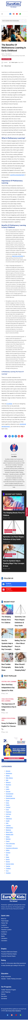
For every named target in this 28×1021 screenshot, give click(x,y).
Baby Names (9, 778)
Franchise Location (6, 929)
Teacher (8, 866)
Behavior (8, 782)
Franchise (8, 812)
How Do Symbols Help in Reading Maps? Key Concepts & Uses (13, 563)
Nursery (3, 994)
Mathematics (8, 532)
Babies (8, 775)
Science (8, 852)
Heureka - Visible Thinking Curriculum (11, 978)
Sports (8, 859)
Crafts (7, 789)
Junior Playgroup (5, 992)
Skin (7, 855)
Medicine (8, 830)
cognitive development (17, 175)
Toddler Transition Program (8, 990)
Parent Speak (4, 921)
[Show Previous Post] (21, 21)
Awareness (9, 773)
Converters (4, 940)
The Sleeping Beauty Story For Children (6, 620)
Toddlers (8, 868)
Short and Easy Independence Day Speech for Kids (8, 687)
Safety (7, 850)
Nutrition (8, 839)
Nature (7, 837)
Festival (4, 681)
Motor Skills (9, 832)
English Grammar (10, 798)
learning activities (17, 256)
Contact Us (4, 932)
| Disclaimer (18, 1010)
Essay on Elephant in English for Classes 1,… (9, 726)
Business (8, 784)
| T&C (6, 1010)
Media (3, 936)
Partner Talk (4, 923)
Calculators (4, 938)
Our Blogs (4, 934)
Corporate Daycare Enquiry (8, 956)
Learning (13, 681)
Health (7, 821)
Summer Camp (10, 864)
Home (3, 54)
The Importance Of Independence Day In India (9, 707)
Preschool (9, 846)
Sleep (7, 857)
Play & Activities (10, 843)
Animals (4, 718)
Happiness (9, 818)
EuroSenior (4, 998)
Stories (19, 507)
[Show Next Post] (24, 21)
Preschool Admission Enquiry (9, 951)
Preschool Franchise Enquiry (9, 954)
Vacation (8, 873)
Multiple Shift (9, 834)
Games (8, 816)
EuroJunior (4, 996)
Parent (7, 841)
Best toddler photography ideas (6, 667)
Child (3, 699)
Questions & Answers (12, 848)
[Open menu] (2, 14)
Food (7, 809)
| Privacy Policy (11, 1010)
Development (9, 793)
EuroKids (5, 62)
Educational (8, 54)
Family (7, 805)
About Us (3, 918)
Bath (7, 780)
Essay (7, 800)
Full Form (8, 814)
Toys (7, 871)
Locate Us (4, 925)
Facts (7, 803)
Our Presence (5, 927)
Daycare (8, 791)
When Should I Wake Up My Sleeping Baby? (20, 667)
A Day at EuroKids (6, 976)
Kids (14, 507)
